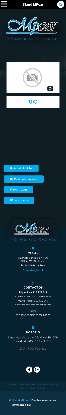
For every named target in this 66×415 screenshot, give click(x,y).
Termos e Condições (18, 384)
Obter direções (32, 270)
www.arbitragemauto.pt (33, 388)
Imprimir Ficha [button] (23, 168)
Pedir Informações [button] (25, 179)
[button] (18, 189)
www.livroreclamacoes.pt (44, 384)
